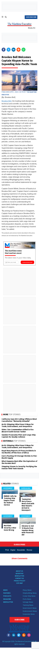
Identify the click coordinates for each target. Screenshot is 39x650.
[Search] (6, 17)
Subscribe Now (27, 262)
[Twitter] (18, 635)
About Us (19, 571)
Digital (12, 550)
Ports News (27, 599)
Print (7, 550)
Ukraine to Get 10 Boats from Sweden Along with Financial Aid (28, 530)
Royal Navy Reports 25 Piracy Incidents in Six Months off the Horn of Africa (19, 452)
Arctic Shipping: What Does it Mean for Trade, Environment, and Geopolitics (18, 425)
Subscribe (19, 620)
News (5, 590)
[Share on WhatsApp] (23, 50)
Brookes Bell (6, 101)
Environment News (30, 611)
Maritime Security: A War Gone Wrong (10, 528)
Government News (30, 608)
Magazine (7, 599)
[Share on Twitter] (9, 50)
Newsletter (21, 550)
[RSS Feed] (24, 635)
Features (7, 593)
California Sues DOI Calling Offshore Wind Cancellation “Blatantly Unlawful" (19, 420)
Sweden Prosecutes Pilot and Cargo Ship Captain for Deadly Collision (19, 436)
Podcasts (7, 596)
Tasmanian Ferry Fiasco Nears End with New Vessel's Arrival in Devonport (28, 504)
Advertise (19, 573)
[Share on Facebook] (4, 50)
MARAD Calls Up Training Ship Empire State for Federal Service (10, 500)
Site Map (19, 583)
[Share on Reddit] (18, 50)
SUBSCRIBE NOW (31, 17)
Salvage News (28, 602)
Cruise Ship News (29, 596)
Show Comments (19, 558)
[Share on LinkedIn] (13, 50)
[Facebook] (8, 635)
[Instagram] (29, 635)
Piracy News (27, 590)
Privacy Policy (19, 581)
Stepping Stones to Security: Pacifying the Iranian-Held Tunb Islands (19, 467)
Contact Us (19, 578)
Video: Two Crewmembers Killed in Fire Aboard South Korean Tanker (17, 431)
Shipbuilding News (30, 593)
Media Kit (31, 28)
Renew (29, 550)
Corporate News (29, 614)
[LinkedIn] (13, 635)
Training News (28, 605)
